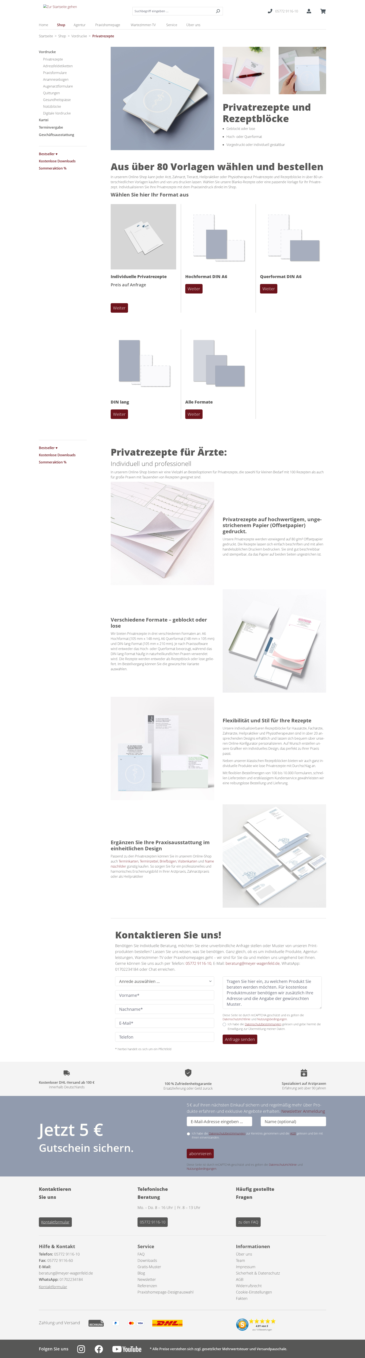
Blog (141, 1273)
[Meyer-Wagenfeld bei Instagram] (86, 1351)
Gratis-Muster (149, 1266)
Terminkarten (128, 861)
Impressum (245, 1266)
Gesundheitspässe (57, 99)
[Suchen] (218, 11)
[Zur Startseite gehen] (60, 10)
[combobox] (172, 11)
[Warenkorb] (321, 11)
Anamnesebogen (55, 79)
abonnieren (200, 1153)
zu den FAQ (248, 1222)
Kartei (43, 120)
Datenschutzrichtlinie (237, 1019)
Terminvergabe (51, 127)
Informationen (253, 1246)
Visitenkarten (187, 861)
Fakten (242, 1298)
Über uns (244, 1254)
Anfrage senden (240, 1039)
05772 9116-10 (198, 963)
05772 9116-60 (60, 1260)
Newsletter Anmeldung (303, 1111)
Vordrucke (47, 52)
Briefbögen (168, 861)
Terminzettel (149, 861)
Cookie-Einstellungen (254, 1292)
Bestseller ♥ (48, 154)
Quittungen (51, 93)
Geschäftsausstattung (56, 134)
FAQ (141, 1254)
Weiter (119, 308)
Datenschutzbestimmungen (263, 1024)
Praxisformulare (55, 72)
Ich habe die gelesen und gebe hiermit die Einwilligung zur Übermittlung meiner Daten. (274, 1026)
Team (240, 1260)
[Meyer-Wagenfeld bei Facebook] (103, 1351)
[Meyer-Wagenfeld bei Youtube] (131, 1351)
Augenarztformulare (58, 86)
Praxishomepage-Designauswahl (165, 1292)
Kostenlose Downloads (57, 161)
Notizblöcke (52, 106)
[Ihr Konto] (309, 11)
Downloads (147, 1260)
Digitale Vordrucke (57, 113)
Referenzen (147, 1285)
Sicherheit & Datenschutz (258, 1273)
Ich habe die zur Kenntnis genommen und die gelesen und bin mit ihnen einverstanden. (257, 1135)
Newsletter (147, 1279)
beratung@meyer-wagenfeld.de (252, 963)
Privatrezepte (53, 59)
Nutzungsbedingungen (272, 1019)
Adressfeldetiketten (58, 66)
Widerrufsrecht (249, 1285)
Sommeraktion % (53, 168)
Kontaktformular (55, 1222)
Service (146, 1246)
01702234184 (71, 1279)
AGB (293, 1133)
